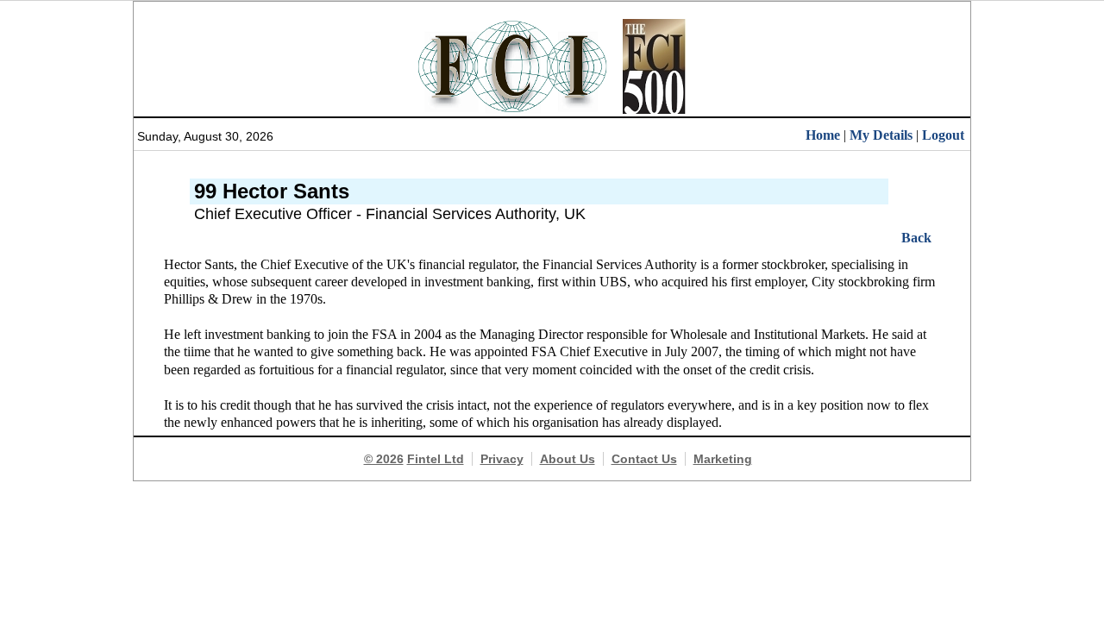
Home (823, 135)
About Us (567, 459)
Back (916, 237)
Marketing (722, 459)
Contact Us (644, 459)
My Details (881, 135)
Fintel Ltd (435, 459)
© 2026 (384, 459)
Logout (943, 135)
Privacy (502, 459)
